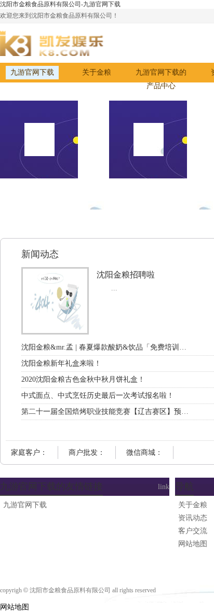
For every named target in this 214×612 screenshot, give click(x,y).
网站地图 (14, 607)
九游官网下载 (32, 72)
